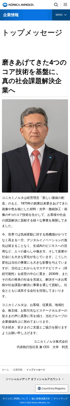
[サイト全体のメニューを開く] (65, 4)
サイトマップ (60, 398)
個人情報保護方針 (41, 398)
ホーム (5, 369)
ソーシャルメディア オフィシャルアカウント (33, 379)
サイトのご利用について (15, 398)
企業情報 (11, 14)
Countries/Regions (54, 388)
